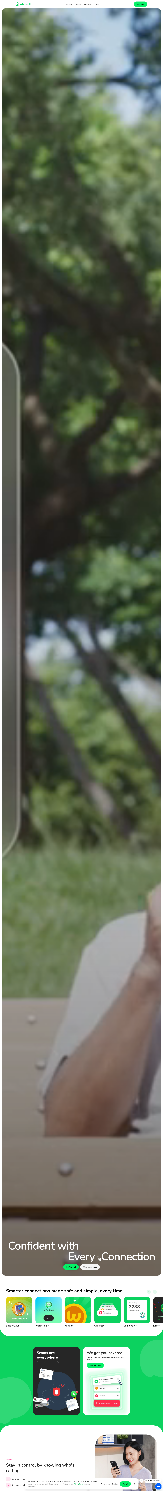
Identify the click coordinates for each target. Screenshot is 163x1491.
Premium (78, 4)
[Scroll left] (148, 1291)
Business (87, 4)
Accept (125, 1484)
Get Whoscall (71, 1267)
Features (68, 4)
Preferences (105, 1484)
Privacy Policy (78, 1484)
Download (140, 4)
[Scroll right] (154, 1291)
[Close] (134, 1484)
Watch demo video (90, 1267)
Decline (115, 1484)
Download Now (95, 1365)
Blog (97, 4)
